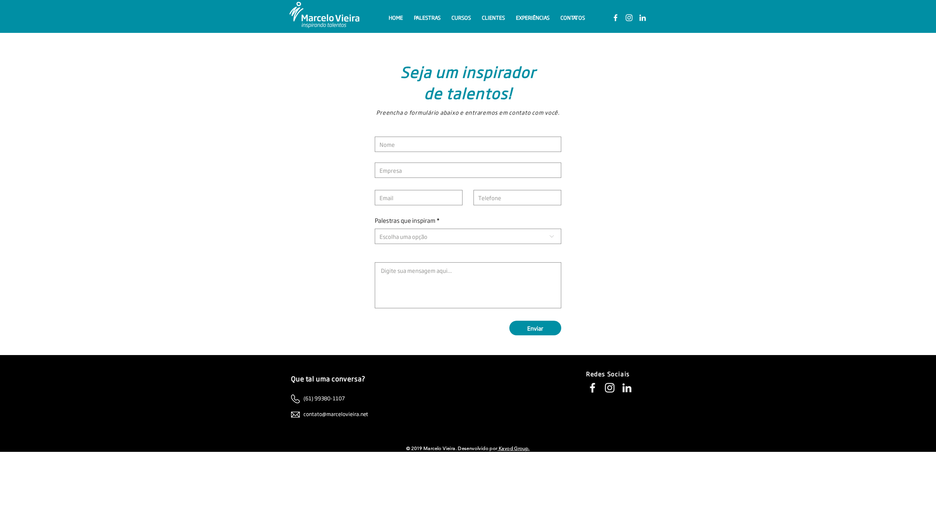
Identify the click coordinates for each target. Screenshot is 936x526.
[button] (427, 17)
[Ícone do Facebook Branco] (592, 387)
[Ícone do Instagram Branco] (609, 387)
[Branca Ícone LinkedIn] (642, 17)
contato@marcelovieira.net (335, 414)
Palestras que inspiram (406, 221)
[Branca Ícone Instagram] (629, 17)
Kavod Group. (514, 448)
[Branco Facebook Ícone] (615, 17)
